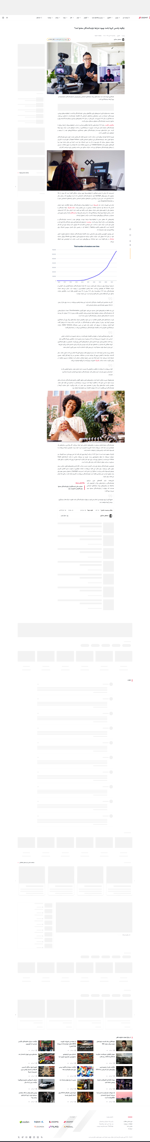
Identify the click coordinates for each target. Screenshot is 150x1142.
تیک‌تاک (112, 239)
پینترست (88, 222)
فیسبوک (95, 205)
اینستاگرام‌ (73, 213)
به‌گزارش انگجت (109, 125)
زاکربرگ (97, 361)
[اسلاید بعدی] (16, 186)
